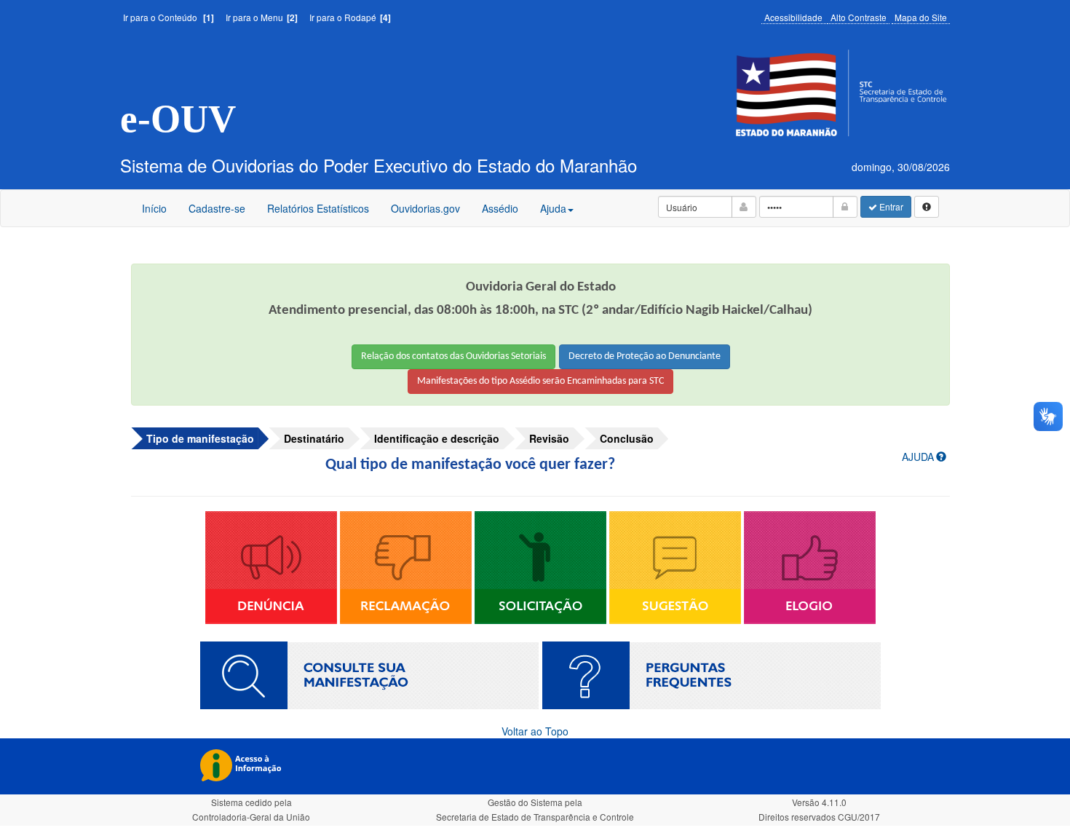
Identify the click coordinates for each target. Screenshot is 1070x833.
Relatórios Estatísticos (318, 208)
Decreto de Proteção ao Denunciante (644, 356)
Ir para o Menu (262, 17)
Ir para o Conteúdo (168, 17)
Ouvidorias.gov (425, 213)
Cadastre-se (217, 208)
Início (154, 208)
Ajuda (553, 208)
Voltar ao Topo (535, 731)
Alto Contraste (859, 17)
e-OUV (178, 119)
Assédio (499, 213)
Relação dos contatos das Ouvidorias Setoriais (453, 356)
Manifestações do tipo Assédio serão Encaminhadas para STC (540, 381)
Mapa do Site (921, 17)
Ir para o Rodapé (350, 17)
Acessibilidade (793, 17)
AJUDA (918, 456)
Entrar (890, 206)
